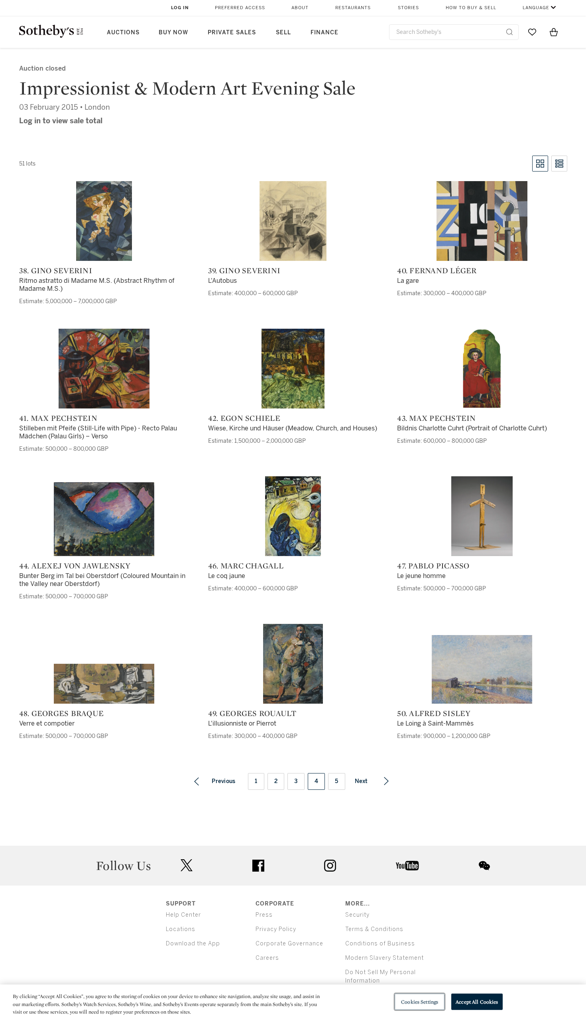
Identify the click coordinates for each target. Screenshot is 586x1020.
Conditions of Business (380, 943)
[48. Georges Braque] (104, 684)
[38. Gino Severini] (104, 221)
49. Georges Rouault (252, 713)
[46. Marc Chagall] (293, 516)
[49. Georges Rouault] (293, 664)
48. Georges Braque (61, 713)
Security (357, 914)
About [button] (300, 7)
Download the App (193, 943)
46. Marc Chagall (245, 565)
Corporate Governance (289, 943)
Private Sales (232, 32)
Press (264, 914)
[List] (559, 164)
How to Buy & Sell (471, 7)
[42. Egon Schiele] (293, 368)
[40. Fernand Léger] (482, 221)
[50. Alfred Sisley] (482, 669)
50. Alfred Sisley (433, 713)
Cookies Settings (419, 1001)
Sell (283, 32)
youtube (407, 865)
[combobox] (454, 32)
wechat (484, 865)
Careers (267, 958)
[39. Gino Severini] (293, 221)
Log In (180, 7)
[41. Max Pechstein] (104, 368)
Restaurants (353, 7)
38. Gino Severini (55, 270)
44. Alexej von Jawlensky (75, 565)
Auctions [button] (123, 32)
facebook (258, 866)
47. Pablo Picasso (433, 565)
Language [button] (536, 7)
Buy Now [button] (173, 32)
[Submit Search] (509, 32)
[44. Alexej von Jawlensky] (104, 519)
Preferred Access (240, 7)
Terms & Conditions (374, 929)
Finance (324, 32)
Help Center (183, 914)
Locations (180, 929)
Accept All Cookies (477, 1001)
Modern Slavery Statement (384, 958)
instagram (330, 866)
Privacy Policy (276, 929)
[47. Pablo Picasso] (482, 516)
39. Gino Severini (244, 270)
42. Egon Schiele (244, 418)
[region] (293, 1002)
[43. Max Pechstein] (481, 368)
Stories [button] (408, 7)
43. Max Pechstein (436, 418)
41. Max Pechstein (58, 418)
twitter (187, 865)
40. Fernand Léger (436, 270)
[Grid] (540, 164)
